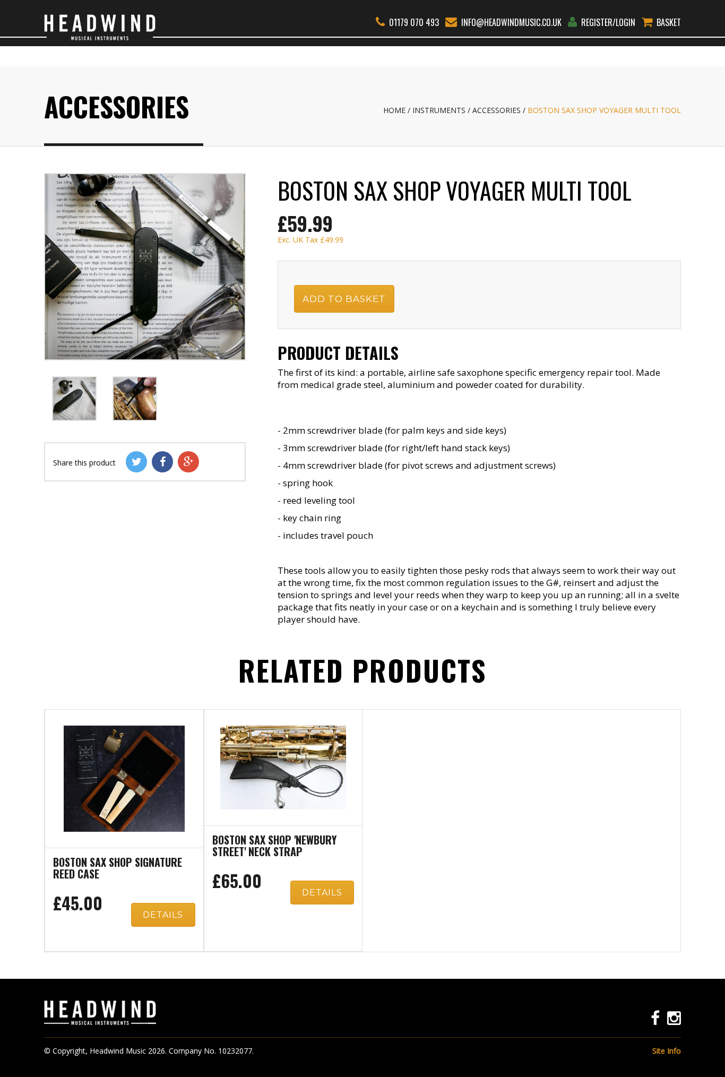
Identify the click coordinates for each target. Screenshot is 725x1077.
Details (163, 915)
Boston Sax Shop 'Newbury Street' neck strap (274, 846)
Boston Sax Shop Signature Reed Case (117, 869)
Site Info (666, 1051)
